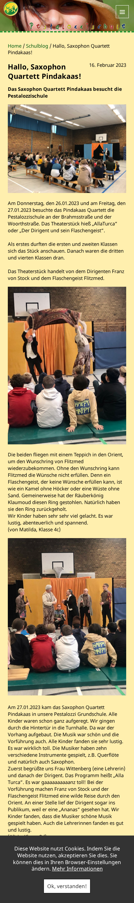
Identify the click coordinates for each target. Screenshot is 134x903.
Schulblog (37, 45)
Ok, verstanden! (67, 886)
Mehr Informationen (77, 868)
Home (14, 45)
